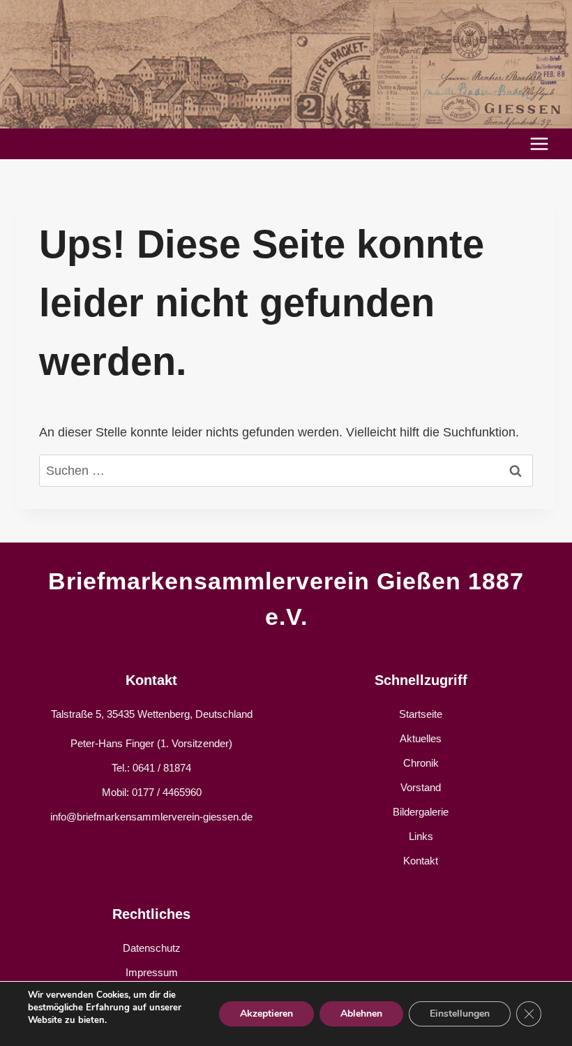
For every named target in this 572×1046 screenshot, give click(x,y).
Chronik (421, 763)
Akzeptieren (266, 1013)
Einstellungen (460, 1013)
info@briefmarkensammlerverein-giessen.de (151, 817)
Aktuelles (421, 738)
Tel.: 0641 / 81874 (151, 768)
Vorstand (420, 787)
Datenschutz (152, 948)
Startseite (420, 714)
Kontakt (420, 861)
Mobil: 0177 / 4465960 (152, 792)
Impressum (152, 972)
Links (421, 836)
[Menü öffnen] (538, 143)
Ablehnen (361, 1013)
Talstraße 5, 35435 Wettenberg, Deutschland (152, 714)
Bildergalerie (421, 812)
